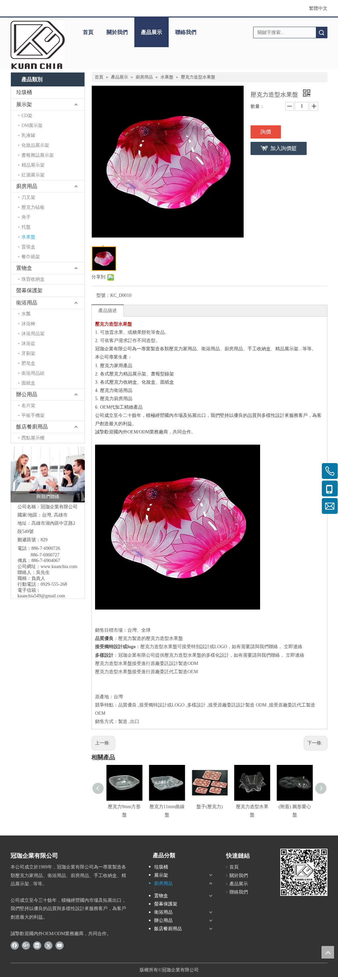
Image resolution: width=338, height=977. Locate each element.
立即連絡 (293, 646)
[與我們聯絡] (48, 474)
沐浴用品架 (33, 333)
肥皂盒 (28, 363)
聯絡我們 (185, 32)
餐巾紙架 (30, 256)
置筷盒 (28, 246)
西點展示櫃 (33, 437)
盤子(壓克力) (209, 806)
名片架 (28, 405)
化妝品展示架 (35, 145)
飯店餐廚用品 (32, 426)
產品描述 (107, 310)
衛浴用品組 (33, 373)
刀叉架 (28, 197)
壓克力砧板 (33, 207)
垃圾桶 (24, 92)
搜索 (321, 32)
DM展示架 (32, 125)
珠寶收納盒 (33, 279)
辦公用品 (26, 394)
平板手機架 (33, 415)
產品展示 (151, 32)
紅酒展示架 (33, 175)
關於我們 (117, 32)
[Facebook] (15, 945)
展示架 (24, 104)
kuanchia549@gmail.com (41, 595)
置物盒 (24, 268)
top (327, 952)
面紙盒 (28, 383)
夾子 (26, 217)
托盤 (26, 227)
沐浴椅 (28, 323)
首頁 (88, 32)
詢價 (265, 132)
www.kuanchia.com (59, 566)
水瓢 (26, 313)
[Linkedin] (37, 945)
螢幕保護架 (29, 290)
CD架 (26, 115)
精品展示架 (33, 165)
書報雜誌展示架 (37, 155)
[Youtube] (59, 945)
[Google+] (26, 945)
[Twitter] (48, 945)
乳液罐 (28, 135)
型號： (103, 295)
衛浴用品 (26, 302)
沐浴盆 (28, 343)
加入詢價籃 (283, 148)
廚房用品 (26, 186)
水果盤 (28, 237)
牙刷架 (28, 353)
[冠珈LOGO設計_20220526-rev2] (38, 45)
